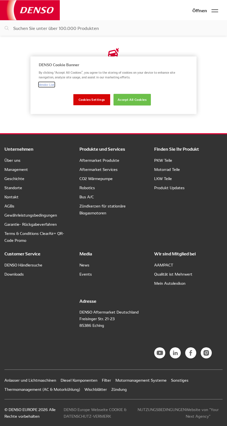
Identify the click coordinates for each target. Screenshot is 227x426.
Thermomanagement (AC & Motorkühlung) (42, 389)
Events (85, 274)
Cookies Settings (92, 99)
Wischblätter (95, 389)
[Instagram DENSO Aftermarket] (206, 352)
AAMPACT (163, 265)
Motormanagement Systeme (141, 380)
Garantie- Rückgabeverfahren (30, 224)
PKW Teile (163, 160)
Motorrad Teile (167, 169)
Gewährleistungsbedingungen (30, 215)
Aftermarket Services (98, 169)
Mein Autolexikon (169, 283)
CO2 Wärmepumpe (96, 178)
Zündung (119, 389)
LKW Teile (163, 178)
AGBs (9, 206)
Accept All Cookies (132, 99)
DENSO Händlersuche (23, 265)
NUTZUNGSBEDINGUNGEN (162, 409)
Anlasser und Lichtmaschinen (30, 380)
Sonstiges (180, 380)
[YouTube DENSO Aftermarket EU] (159, 352)
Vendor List (47, 84)
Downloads (14, 274)
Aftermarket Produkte (99, 160)
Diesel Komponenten (79, 380)
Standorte (13, 187)
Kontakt (11, 196)
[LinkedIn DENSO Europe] (175, 352)
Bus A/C (86, 196)
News (84, 265)
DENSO (30, 10)
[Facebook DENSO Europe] (190, 352)
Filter (106, 380)
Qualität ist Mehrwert (173, 274)
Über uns (12, 160)
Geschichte (14, 178)
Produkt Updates (169, 187)
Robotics (87, 187)
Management (16, 169)
